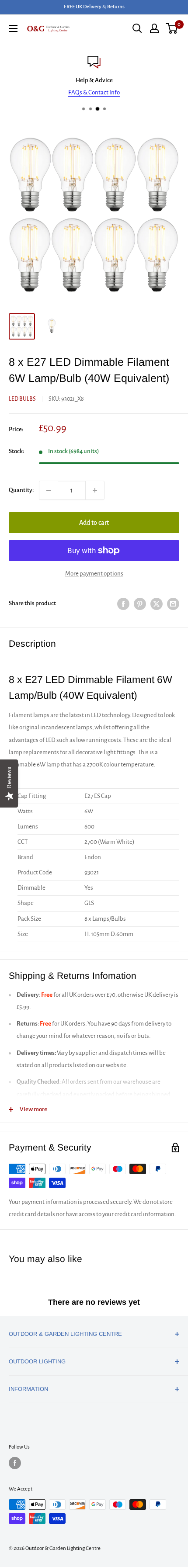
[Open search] (137, 28)
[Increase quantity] (95, 490)
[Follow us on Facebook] (15, 1463)
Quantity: (21, 490)
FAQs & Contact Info (94, 92)
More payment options (94, 573)
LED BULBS (22, 399)
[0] (172, 28)
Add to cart (94, 522)
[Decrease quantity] (48, 490)
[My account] (154, 28)
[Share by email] (173, 603)
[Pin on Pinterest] (140, 603)
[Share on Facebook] (123, 603)
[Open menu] (13, 28)
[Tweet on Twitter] (156, 603)
